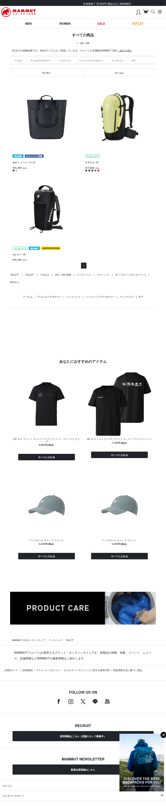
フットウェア (117, 60)
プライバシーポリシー (48, 670)
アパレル (18, 60)
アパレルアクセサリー (40, 60)
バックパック (65, 60)
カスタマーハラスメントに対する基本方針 (86, 670)
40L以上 (14, 282)
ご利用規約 (27, 670)
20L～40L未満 (63, 274)
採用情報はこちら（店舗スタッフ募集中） (83, 736)
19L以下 (14, 274)
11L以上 (44, 274)
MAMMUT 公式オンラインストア (28, 640)
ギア (134, 60)
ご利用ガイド (10, 670)
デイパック (103, 274)
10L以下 (29, 274)
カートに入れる (46, 457)
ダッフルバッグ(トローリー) (130, 274)
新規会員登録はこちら (83, 769)
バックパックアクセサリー (91, 60)
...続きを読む (125, 50)
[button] (46, 72)
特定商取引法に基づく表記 (127, 670)
